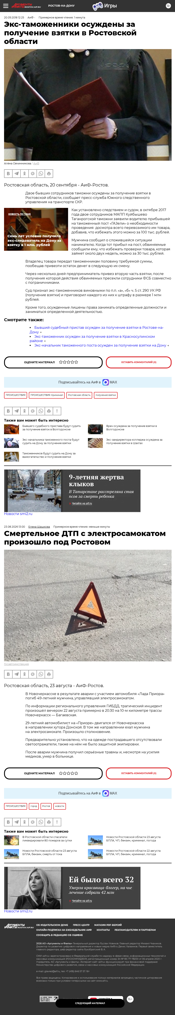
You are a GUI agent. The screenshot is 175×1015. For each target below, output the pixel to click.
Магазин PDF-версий (108, 925)
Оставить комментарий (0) (138, 362)
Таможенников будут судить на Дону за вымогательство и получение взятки (49, 455)
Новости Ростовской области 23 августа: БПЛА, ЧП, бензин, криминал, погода (133, 838)
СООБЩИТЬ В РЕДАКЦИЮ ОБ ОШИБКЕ (59, 935)
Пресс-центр (81, 925)
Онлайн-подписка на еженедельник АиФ (64, 930)
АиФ (36, 163)
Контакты (103, 930)
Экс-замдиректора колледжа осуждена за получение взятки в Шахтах (134, 441)
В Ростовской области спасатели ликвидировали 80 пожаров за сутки (47, 838)
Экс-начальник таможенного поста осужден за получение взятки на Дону (100, 345)
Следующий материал (90, 1003)
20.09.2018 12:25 (14, 17)
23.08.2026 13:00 (14, 526)
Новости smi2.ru (18, 514)
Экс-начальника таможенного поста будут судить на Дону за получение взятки (50, 441)
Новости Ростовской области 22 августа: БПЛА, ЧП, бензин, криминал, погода (133, 852)
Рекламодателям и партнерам (135, 930)
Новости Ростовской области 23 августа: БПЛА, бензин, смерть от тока (49, 852)
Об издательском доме (52, 925)
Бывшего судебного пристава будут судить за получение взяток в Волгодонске (51, 427)
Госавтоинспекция (16, 664)
